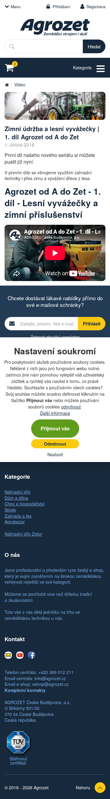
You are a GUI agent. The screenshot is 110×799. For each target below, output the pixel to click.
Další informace (55, 413)
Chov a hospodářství (25, 504)
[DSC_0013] (55, 106)
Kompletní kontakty (25, 690)
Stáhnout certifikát (18, 761)
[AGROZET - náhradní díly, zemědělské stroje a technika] (7, 85)
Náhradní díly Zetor (23, 534)
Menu (15, 6)
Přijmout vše (55, 428)
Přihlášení (61, 6)
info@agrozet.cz (50, 678)
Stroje (10, 510)
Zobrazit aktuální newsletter (55, 337)
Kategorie (82, 67)
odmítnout (71, 407)
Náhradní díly (18, 492)
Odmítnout (55, 444)
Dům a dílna (16, 498)
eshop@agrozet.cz (50, 684)
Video (19, 85)
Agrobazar (15, 522)
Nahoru (83, 787)
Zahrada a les (18, 516)
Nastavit (55, 454)
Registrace (95, 6)
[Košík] (11, 68)
